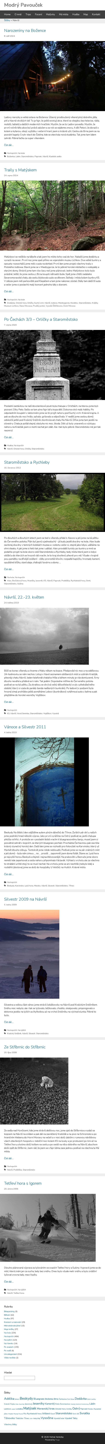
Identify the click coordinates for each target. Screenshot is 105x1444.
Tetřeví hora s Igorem (23, 1183)
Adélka (9, 1399)
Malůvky (50, 14)
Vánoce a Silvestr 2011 (25, 727)
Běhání (7, 1315)
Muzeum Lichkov (11, 305)
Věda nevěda (9, 1357)
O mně (18, 14)
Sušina (20, 583)
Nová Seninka (23, 713)
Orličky (30, 302)
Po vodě (7, 1350)
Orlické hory (21, 302)
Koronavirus (65, 1404)
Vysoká (55, 713)
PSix (25, 1414)
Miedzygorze (64, 302)
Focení (38, 14)
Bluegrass (38, 1398)
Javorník (39, 580)
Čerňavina (63, 1399)
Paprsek (38, 156)
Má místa (63, 14)
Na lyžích (22, 1030)
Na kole (21, 153)
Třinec (71, 885)
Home (7, 14)
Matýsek (29, 1408)
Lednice (7, 1409)
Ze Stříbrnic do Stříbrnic (24, 1047)
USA (31, 1419)
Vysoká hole (59, 1418)
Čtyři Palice (70, 1399)
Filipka (12, 1404)
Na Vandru (8, 1343)
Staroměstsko (27, 156)
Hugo (57, 1440)
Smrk (88, 580)
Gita (16, 1404)
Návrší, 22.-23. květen (24, 597)
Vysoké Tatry (71, 1418)
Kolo (57, 1404)
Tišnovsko (9, 1418)
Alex (9, 580)
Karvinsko (19, 885)
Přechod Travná (18, 1414)
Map (85, 14)
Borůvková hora (19, 580)
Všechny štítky (10, 1424)
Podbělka (66, 580)
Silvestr (51, 885)
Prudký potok (39, 305)
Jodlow (54, 302)
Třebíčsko (19, 1418)
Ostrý (76, 1409)
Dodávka (11, 302)
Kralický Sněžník (14, 1033)
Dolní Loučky (91, 1399)
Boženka (11, 156)
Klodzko (74, 302)
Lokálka (19, 1408)
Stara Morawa (25, 305)
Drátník (7, 1404)
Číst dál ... (8, 145)
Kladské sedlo (55, 156)
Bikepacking (9, 1311)
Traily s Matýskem (20, 170)
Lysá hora (29, 885)
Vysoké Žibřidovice (54, 305)
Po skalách (9, 1347)
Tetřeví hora (19, 1293)
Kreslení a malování (12, 1322)
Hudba (75, 14)
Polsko (90, 1409)
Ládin (18, 156)
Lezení (13, 1409)
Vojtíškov (47, 713)
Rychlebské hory (78, 580)
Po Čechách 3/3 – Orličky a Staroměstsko (41, 319)
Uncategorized (10, 1354)
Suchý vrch (39, 302)
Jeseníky (39, 1403)
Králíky (95, 302)
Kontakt (96, 14)
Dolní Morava (69, 305)
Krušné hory (85, 1404)
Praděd (10, 1414)
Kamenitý (50, 1403)
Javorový (28, 1404)
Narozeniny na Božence (25, 30)
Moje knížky (9, 1329)
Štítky (7, 20)
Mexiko (37, 885)
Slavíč (52, 1414)
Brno (56, 1398)
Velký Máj (36, 1418)
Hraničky (31, 580)
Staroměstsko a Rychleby (26, 462)
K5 (45, 580)
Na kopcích (12, 153)
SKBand (46, 1413)
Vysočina (47, 1418)
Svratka (85, 1413)
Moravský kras (46, 1408)
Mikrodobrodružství (12, 1325)
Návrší (45, 156)
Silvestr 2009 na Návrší (25, 899)
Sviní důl (76, 1414)
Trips (28, 14)
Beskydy (10, 885)
